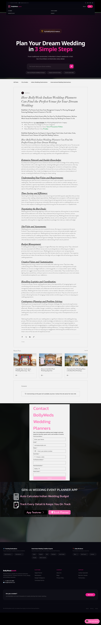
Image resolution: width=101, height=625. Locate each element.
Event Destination (38, 465)
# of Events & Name (38, 460)
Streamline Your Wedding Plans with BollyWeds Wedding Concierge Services (76, 370)
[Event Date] (35, 457)
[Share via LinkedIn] (30, 337)
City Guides (24, 82)
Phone (35, 448)
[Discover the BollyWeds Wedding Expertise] (50, 359)
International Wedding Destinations (61, 82)
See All (86, 350)
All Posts (15, 82)
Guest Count (36, 471)
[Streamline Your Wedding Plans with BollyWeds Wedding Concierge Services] (76, 359)
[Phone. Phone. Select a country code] (35, 451)
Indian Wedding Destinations (39, 82)
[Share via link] (33, 337)
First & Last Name (38, 436)
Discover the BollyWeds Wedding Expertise (48, 370)
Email (35, 442)
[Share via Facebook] (22, 337)
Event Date (36, 454)
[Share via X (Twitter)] (26, 337)
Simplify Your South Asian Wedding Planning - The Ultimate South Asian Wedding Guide (24, 370)
